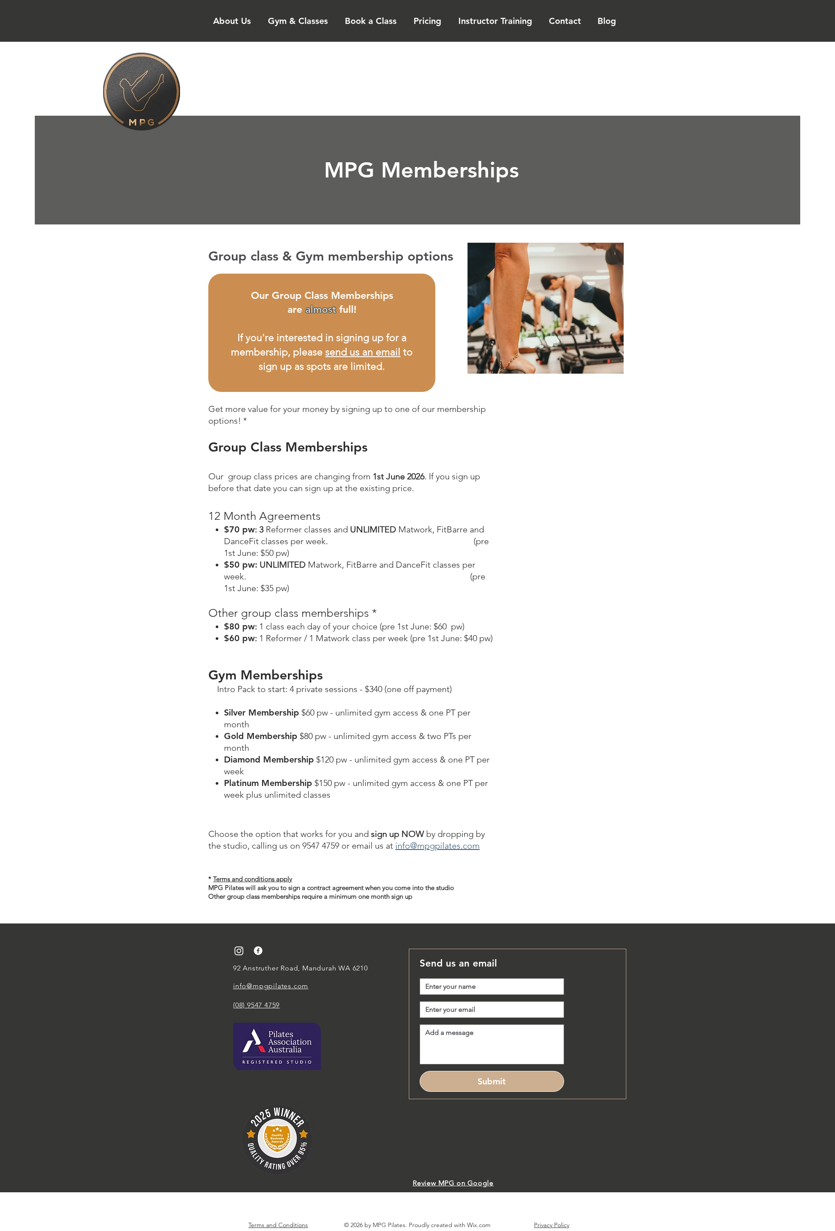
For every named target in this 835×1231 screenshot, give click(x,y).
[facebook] (258, 951)
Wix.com (479, 1225)
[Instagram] (239, 951)
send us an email (363, 352)
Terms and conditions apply (252, 879)
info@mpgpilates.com (437, 845)
